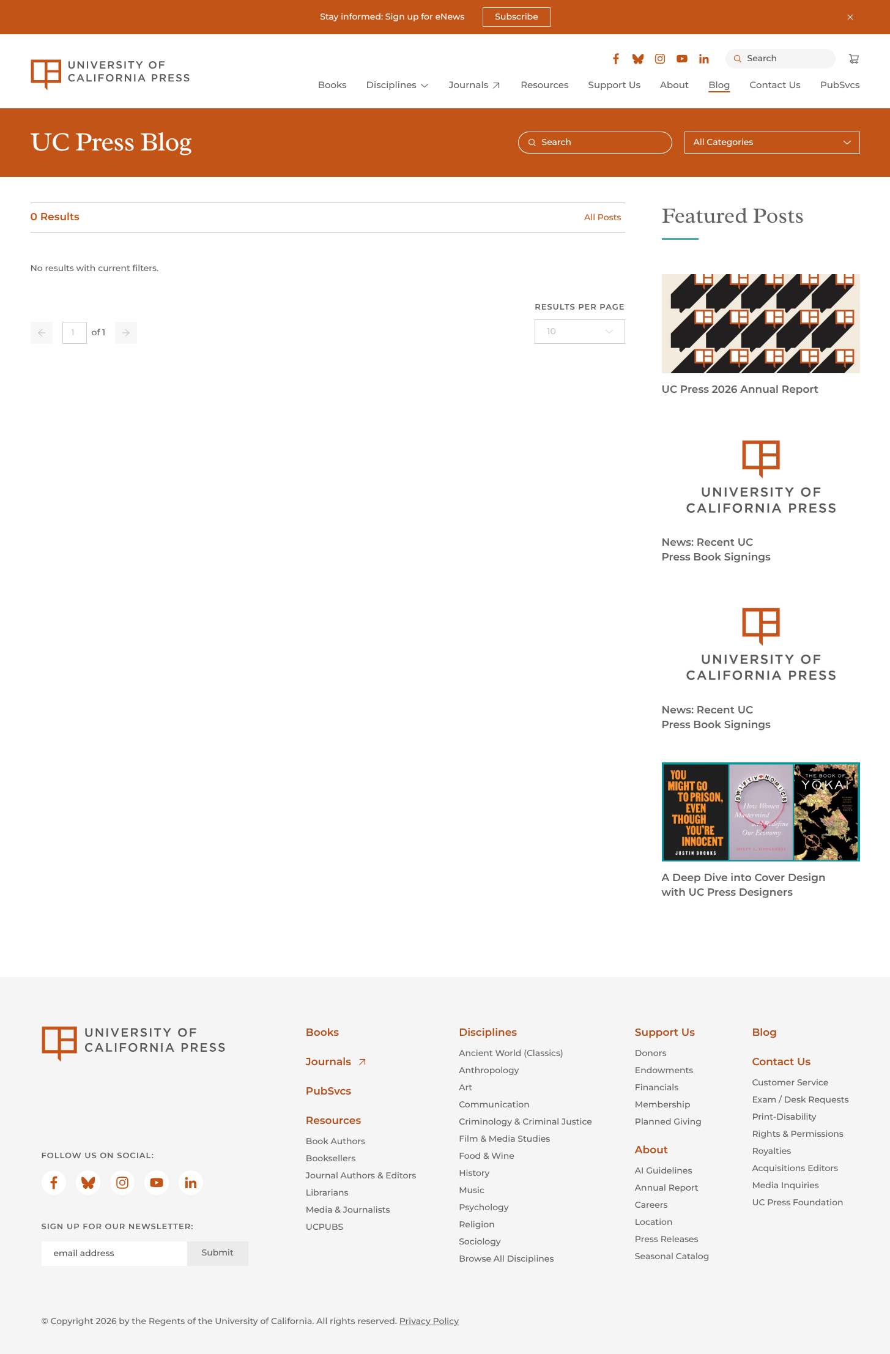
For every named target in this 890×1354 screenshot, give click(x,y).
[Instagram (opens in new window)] (660, 59)
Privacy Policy (429, 1320)
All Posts (602, 217)
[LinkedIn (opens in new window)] (704, 59)
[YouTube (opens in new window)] (682, 59)
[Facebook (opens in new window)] (616, 59)
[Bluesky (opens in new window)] (638, 59)
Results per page (580, 307)
